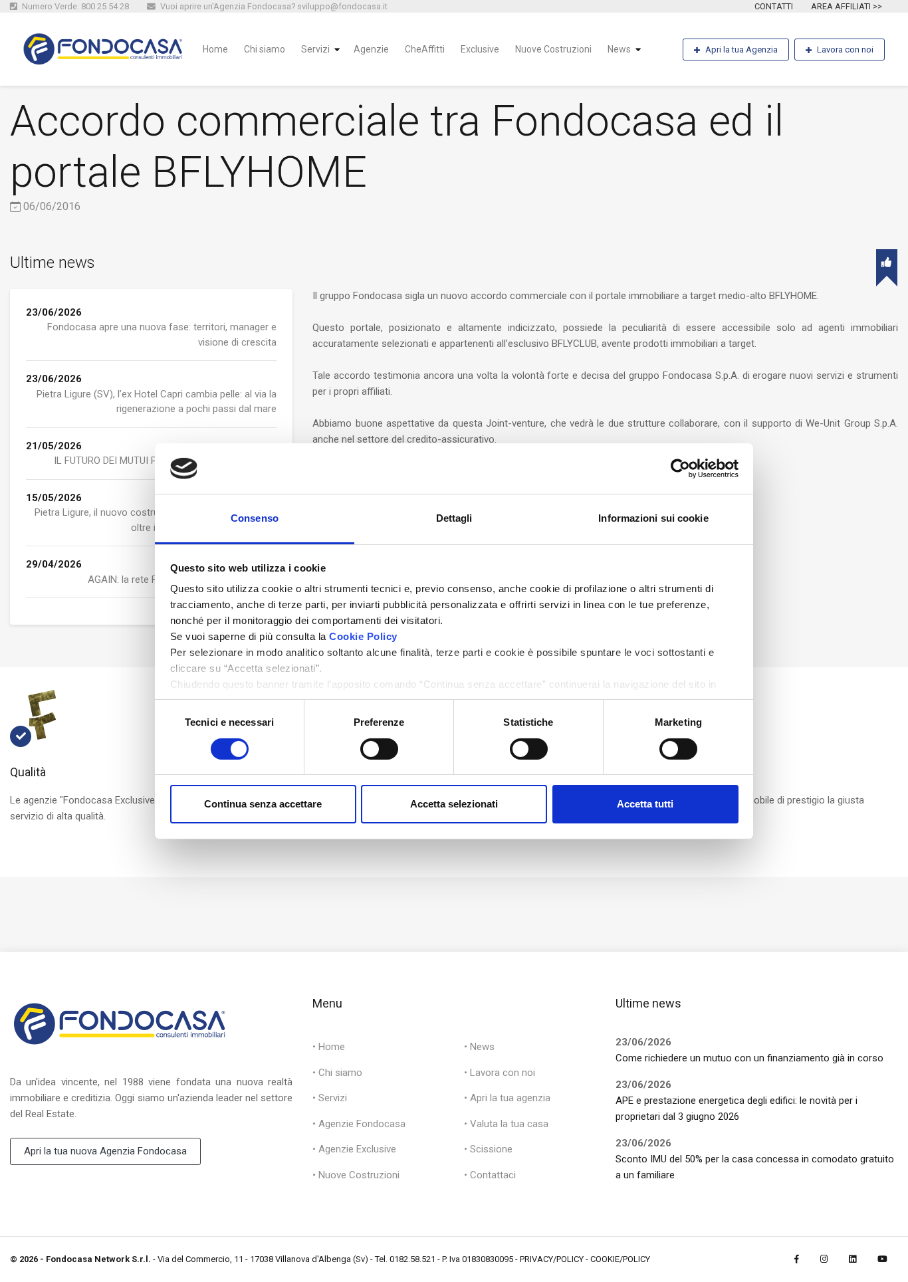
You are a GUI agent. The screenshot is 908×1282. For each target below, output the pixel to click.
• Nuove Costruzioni (355, 1175)
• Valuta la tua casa (506, 1124)
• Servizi (329, 1098)
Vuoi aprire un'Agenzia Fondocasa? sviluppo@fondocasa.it (273, 6)
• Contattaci (490, 1175)
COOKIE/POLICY (620, 1259)
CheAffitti (425, 49)
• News (479, 1047)
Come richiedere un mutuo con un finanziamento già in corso (749, 1058)
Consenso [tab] (255, 518)
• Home (328, 1047)
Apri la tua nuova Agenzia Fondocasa (105, 1151)
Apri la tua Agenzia (741, 49)
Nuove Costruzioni (553, 49)
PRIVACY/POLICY (552, 1259)
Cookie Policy (363, 636)
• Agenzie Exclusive (354, 1149)
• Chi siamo (337, 1073)
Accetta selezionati (454, 803)
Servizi (315, 49)
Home (215, 49)
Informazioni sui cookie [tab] (653, 518)
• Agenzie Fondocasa (358, 1124)
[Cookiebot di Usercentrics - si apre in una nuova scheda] (680, 469)
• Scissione (488, 1149)
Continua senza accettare (263, 803)
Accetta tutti (645, 803)
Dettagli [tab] (454, 518)
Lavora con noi (845, 49)
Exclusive (480, 49)
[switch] (379, 749)
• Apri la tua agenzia (507, 1098)
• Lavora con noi (499, 1073)
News (619, 49)
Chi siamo (264, 49)
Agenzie (371, 49)
